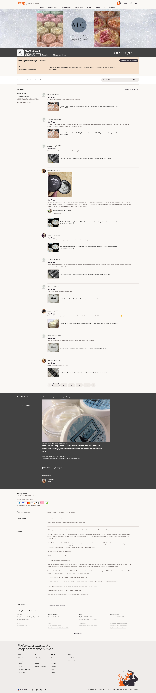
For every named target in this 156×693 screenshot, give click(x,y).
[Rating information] (26, 55)
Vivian (49, 286)
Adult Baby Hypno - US (23, 625)
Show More (78, 634)
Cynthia (49, 119)
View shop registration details (57, 605)
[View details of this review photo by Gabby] (60, 184)
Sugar (49, 311)
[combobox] (71, 3)
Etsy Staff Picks (52, 7)
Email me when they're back (129, 60)
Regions (136, 689)
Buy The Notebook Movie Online (88, 619)
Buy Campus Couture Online (118, 628)
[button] (120, 53)
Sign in (125, 3)
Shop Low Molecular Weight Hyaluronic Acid (29, 616)
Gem (48, 94)
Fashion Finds (79, 7)
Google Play (37, 681)
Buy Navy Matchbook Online (87, 616)
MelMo (49, 360)
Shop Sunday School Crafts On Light (58, 628)
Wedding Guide (100, 7)
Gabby (49, 170)
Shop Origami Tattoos (23, 619)
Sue (54, 210)
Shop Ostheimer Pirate (54, 625)
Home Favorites (66, 7)
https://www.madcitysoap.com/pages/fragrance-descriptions (61, 458)
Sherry (49, 335)
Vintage (89, 7)
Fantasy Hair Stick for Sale (117, 616)
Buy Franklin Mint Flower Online (88, 625)
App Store (24, 681)
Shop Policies (39, 80)
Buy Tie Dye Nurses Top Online (118, 625)
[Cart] (136, 3)
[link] (49, 385)
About (29, 80)
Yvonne (49, 259)
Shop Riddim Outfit (53, 616)
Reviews (19, 80)
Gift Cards (112, 7)
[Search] (118, 3)
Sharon (49, 235)
